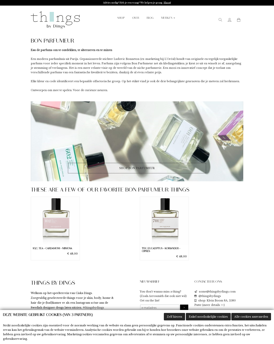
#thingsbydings (93, 307)
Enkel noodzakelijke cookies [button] (208, 316)
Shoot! (167, 2)
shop (121, 18)
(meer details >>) (213, 305)
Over (135, 18)
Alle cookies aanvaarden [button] (251, 316)
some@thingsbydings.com (217, 291)
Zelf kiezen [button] (174, 316)
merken (167, 18)
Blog (150, 18)
